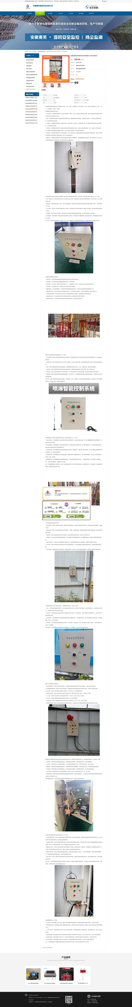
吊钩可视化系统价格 (82, 983)
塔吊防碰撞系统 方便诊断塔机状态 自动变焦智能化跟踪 (31, 100)
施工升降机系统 (30, 59)
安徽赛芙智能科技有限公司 (53, 997)
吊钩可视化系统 (30, 86)
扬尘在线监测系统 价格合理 (66, 983)
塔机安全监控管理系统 (31, 74)
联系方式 (91, 13)
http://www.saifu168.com (47, 947)
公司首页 (29, 13)
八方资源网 (36, 1001)
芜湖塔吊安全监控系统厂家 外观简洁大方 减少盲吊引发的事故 (31, 106)
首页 (30, 51)
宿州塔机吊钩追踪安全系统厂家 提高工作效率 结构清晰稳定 (31, 114)
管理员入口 (45, 1001)
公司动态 (71, 13)
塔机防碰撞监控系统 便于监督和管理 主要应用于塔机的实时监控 (31, 103)
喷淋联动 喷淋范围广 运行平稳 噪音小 (31, 97)
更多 (37, 94)
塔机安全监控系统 (30, 71)
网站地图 (50, 1001)
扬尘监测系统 (29, 62)
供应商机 (40, 13)
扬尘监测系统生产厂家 (32, 983)
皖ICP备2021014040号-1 (43, 997)
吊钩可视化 (29, 68)
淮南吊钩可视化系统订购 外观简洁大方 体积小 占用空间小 (31, 120)
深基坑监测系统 (30, 80)
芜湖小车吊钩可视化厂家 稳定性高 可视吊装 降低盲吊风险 (31, 123)
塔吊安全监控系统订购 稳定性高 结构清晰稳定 (31, 108)
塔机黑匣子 (29, 65)
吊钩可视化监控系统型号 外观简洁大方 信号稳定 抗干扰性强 (31, 111)
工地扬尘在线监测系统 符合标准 (49, 983)
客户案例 (81, 13)
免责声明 (41, 1001)
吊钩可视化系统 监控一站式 (99, 983)
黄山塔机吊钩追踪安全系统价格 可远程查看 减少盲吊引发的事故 (31, 117)
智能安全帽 (29, 83)
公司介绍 (60, 13)
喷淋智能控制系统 (41, 51)
